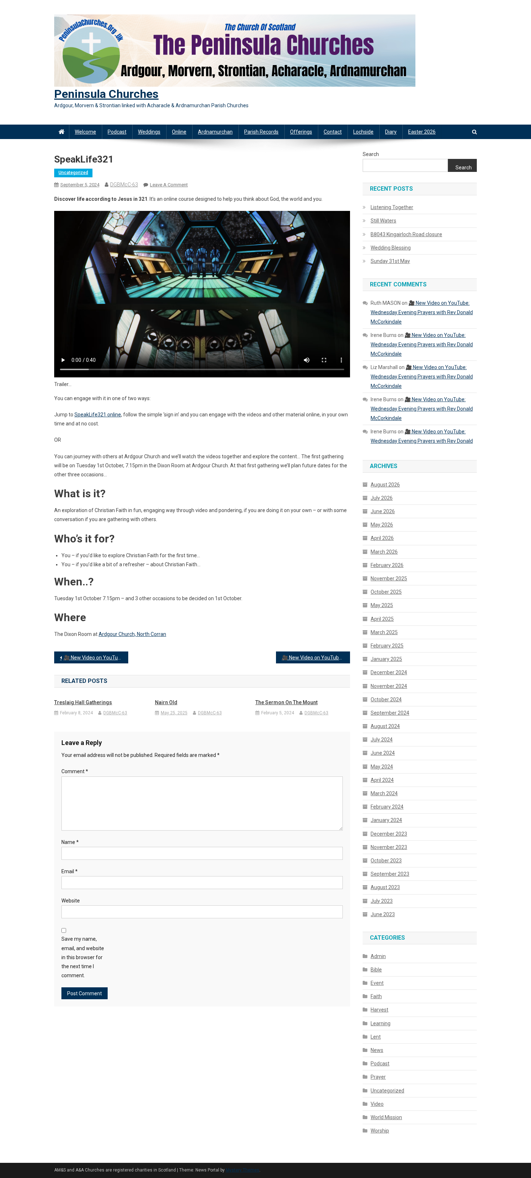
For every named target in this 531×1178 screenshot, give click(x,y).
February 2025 (387, 646)
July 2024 (382, 739)
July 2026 (382, 498)
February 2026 (387, 565)
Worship (380, 1131)
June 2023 (383, 914)
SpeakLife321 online (97, 414)
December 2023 (389, 834)
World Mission (386, 1117)
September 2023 (390, 874)
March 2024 (384, 793)
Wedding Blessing (391, 248)
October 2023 (386, 860)
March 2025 (384, 632)
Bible (376, 970)
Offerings (301, 132)
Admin (378, 956)
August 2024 (385, 726)
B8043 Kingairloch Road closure (406, 234)
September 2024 (390, 713)
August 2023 (385, 887)
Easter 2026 (422, 132)
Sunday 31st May (390, 261)
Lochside (363, 132)
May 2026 (382, 525)
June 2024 (383, 753)
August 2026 (385, 485)
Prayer (378, 1077)
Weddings (149, 132)
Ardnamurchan (215, 132)
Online (179, 132)
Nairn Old (166, 702)
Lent (376, 1037)
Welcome (85, 132)
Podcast (117, 132)
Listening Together (392, 207)
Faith (376, 996)
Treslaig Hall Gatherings (83, 702)
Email (69, 871)
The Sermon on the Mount (286, 702)
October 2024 (386, 699)
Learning (380, 1023)
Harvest (379, 1010)
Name (70, 842)
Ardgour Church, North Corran (132, 634)
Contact (333, 132)
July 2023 (382, 901)
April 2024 (382, 780)
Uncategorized (73, 172)
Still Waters (383, 221)
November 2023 (389, 847)
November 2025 (389, 578)
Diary (391, 132)
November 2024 (389, 686)
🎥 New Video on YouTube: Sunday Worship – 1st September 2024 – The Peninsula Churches (96, 658)
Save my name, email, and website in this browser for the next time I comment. (82, 957)
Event (377, 983)
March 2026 (384, 552)
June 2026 (383, 511)
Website (70, 901)
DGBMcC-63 (124, 184)
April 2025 (382, 619)
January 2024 (386, 820)
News (377, 1050)
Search (371, 154)
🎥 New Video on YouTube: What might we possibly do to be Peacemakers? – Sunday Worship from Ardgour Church (316, 658)
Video (377, 1104)
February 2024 (387, 807)
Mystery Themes (242, 1170)
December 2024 (389, 672)
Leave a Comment (169, 184)
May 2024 (382, 767)
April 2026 (382, 538)
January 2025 (386, 659)
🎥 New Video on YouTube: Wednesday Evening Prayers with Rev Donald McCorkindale (422, 312)
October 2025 (386, 592)
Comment (74, 771)
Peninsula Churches (106, 94)
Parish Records (261, 132)
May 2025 (382, 605)
